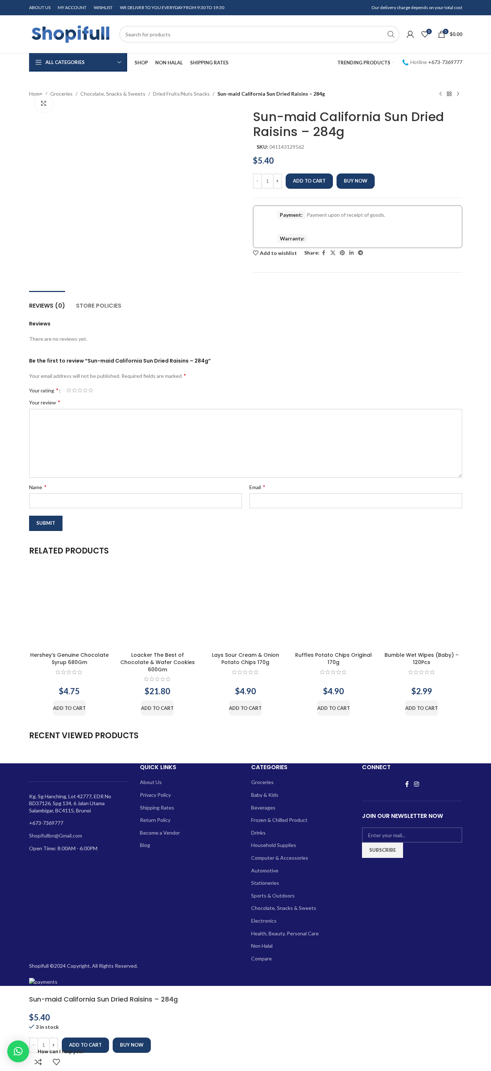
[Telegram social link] (360, 253)
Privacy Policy (155, 795)
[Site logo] (70, 34)
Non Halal (262, 946)
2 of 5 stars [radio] (74, 390)
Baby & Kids (264, 795)
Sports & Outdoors (273, 895)
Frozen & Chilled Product (279, 820)
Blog (145, 845)
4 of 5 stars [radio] (85, 390)
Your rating (44, 390)
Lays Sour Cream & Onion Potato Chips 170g (245, 658)
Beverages (263, 807)
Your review (44, 402)
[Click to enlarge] (44, 103)
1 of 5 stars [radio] (69, 390)
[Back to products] (449, 94)
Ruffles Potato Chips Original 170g (333, 658)
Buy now (355, 181)
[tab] (47, 302)
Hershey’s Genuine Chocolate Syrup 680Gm (69, 658)
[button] (69, 708)
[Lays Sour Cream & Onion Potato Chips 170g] (245, 608)
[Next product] (458, 94)
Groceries (61, 94)
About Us (151, 782)
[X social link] (333, 253)
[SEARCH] (391, 34)
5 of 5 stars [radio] (90, 390)
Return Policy (155, 820)
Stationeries (265, 883)
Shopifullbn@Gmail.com (55, 835)
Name (38, 486)
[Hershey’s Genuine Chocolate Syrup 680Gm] (69, 608)
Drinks (258, 833)
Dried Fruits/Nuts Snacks (181, 94)
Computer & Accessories (279, 858)
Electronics (264, 921)
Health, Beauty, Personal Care (285, 933)
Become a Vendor (160, 833)
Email (257, 486)
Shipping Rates (157, 807)
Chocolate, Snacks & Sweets (112, 94)
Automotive (264, 870)
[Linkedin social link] (351, 253)
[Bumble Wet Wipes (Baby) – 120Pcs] (421, 608)
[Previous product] (440, 94)
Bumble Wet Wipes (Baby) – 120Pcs (422, 658)
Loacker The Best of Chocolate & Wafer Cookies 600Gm (157, 662)
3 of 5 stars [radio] (79, 390)
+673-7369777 (445, 62)
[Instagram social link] (416, 784)
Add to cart (309, 181)
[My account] (410, 34)
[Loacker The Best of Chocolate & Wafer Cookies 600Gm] (157, 608)
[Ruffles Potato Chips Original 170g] (333, 608)
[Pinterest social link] (342, 253)
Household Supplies (273, 845)
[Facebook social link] (323, 253)
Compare (261, 958)
